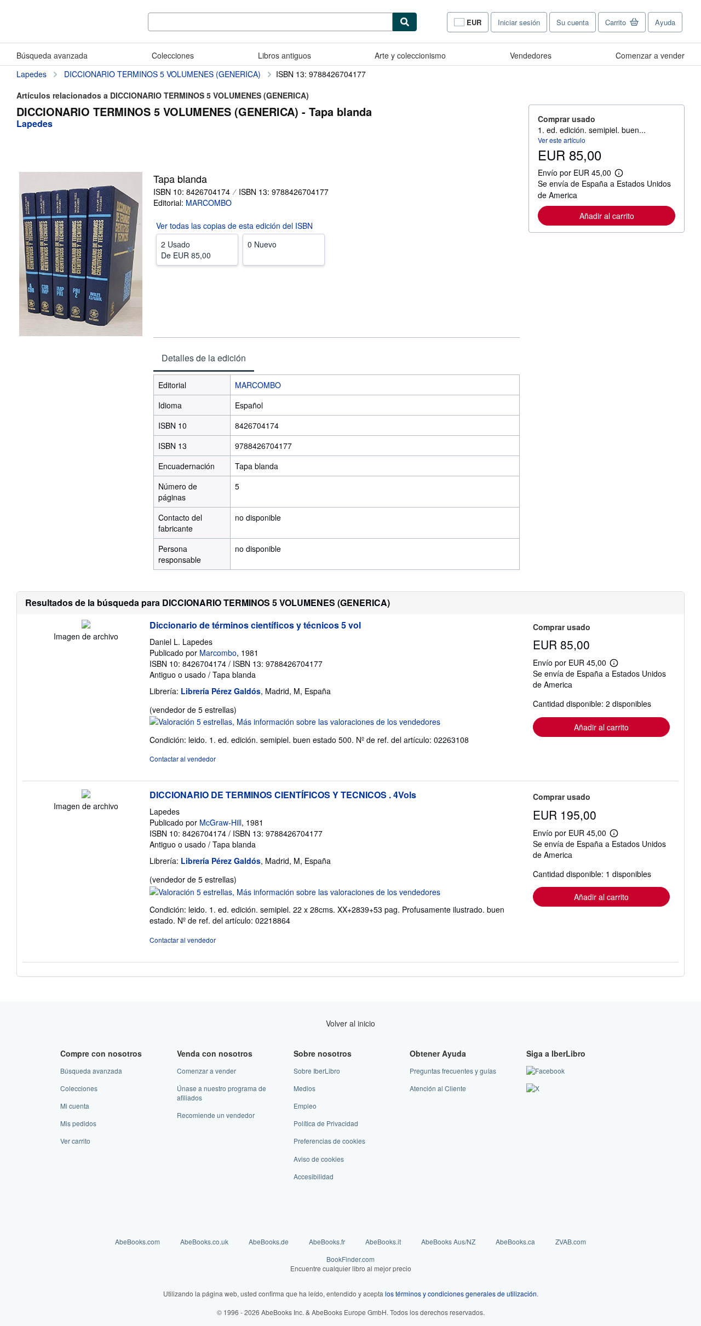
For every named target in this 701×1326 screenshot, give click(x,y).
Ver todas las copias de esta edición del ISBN (234, 225)
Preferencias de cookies (329, 1140)
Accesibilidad (314, 1176)
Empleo (305, 1105)
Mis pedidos (78, 1123)
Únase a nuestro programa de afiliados (221, 1092)
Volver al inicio (350, 1023)
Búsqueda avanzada (52, 55)
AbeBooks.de (269, 1241)
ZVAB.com (570, 1241)
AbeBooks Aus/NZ (448, 1241)
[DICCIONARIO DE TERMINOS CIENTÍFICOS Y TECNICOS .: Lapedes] (86, 794)
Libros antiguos (284, 55)
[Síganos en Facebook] (545, 1070)
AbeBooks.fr (327, 1241)
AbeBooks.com (137, 1241)
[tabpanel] (336, 472)
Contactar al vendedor (183, 758)
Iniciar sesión (519, 22)
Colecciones (173, 55)
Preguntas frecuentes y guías (453, 1070)
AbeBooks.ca (515, 1241)
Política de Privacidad (326, 1123)
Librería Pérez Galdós (221, 690)
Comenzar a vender (650, 55)
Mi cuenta (74, 1105)
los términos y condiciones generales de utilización (461, 1293)
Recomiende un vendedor (216, 1115)
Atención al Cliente (438, 1088)
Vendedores (530, 55)
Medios (304, 1088)
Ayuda (665, 22)
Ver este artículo (561, 140)
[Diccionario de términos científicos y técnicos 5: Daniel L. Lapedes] (86, 625)
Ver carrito (75, 1140)
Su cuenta (572, 22)
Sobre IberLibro (317, 1070)
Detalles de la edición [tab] (204, 357)
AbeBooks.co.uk (204, 1241)
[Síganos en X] (532, 1088)
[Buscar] (405, 22)
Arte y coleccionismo (410, 55)
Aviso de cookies (319, 1158)
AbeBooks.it (383, 1241)
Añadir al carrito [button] (606, 215)
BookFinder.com (350, 1263)
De (186, 250)
